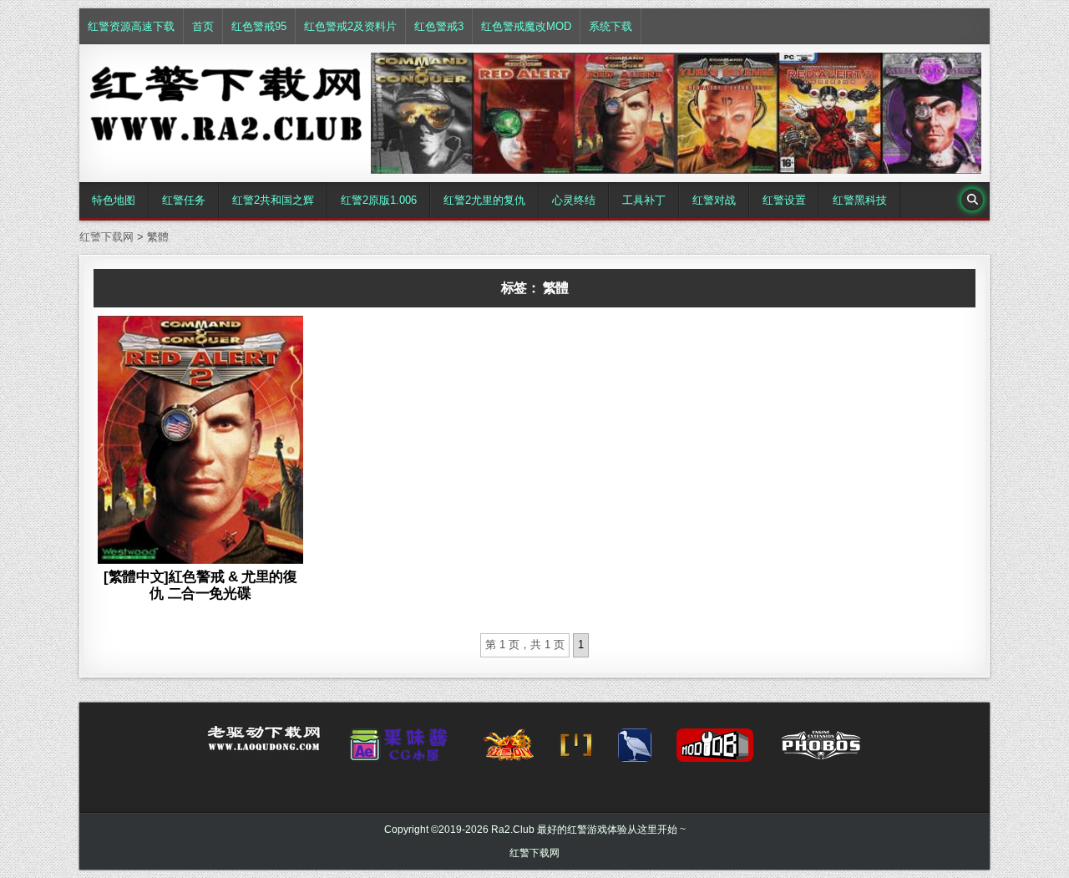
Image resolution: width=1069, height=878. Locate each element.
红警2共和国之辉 (273, 200)
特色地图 (113, 200)
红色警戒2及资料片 (350, 26)
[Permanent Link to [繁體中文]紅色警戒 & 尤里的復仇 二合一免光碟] (200, 439)
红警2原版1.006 (379, 200)
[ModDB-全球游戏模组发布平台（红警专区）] (714, 750)
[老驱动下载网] (264, 745)
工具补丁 (644, 200)
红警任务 (183, 200)
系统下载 (610, 26)
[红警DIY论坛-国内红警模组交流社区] (508, 750)
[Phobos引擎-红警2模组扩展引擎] (821, 750)
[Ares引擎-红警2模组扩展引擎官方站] (634, 750)
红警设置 (784, 200)
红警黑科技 (860, 200)
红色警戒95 (258, 26)
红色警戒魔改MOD (526, 26)
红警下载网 (534, 853)
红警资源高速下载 (131, 26)
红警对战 (714, 200)
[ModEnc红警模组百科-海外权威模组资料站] (576, 750)
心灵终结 (573, 200)
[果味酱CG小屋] (402, 750)
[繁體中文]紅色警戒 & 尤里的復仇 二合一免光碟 (200, 585)
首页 (203, 26)
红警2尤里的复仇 (484, 200)
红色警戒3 (439, 26)
